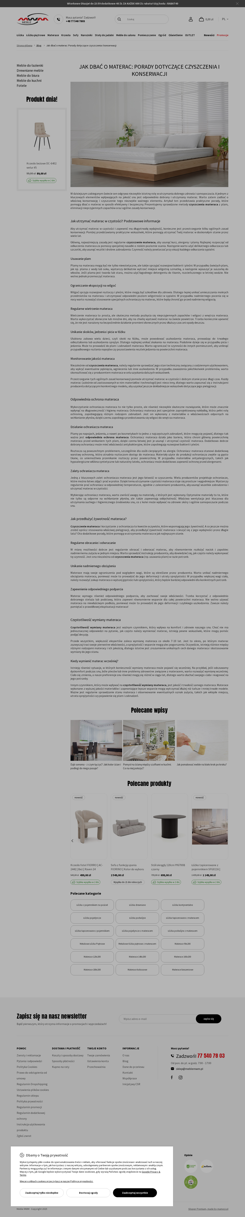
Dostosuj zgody (88, 1192)
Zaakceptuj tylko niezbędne (41, 1192)
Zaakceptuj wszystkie (135, 1192)
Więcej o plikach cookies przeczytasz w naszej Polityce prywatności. (56, 1181)
